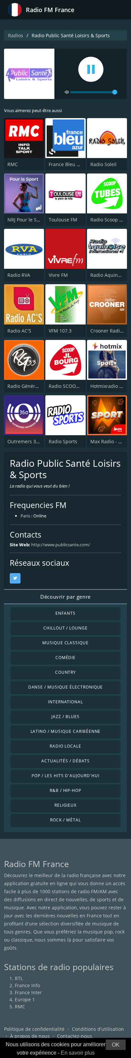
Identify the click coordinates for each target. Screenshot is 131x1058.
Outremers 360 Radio (31, 441)
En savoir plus (78, 1053)
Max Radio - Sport (110, 441)
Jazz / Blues (65, 716)
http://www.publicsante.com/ (60, 545)
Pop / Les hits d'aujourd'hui (65, 775)
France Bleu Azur (68, 164)
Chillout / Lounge (65, 628)
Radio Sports (63, 441)
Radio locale (66, 746)
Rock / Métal (65, 820)
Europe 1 (25, 999)
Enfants (65, 613)
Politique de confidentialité (34, 1029)
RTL (19, 978)
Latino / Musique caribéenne (66, 731)
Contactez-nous (74, 1036)
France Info (27, 985)
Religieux (65, 805)
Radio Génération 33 (30, 386)
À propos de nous (30, 1036)
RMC (12, 164)
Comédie (65, 657)
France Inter (28, 992)
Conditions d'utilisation (98, 1029)
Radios (15, 35)
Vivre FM (58, 275)
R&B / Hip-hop (65, 790)
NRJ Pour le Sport (26, 219)
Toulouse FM (63, 219)
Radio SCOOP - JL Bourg (75, 386)
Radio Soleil (103, 164)
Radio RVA (18, 275)
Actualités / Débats (65, 761)
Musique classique (65, 643)
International (65, 702)
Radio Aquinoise (108, 275)
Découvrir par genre (65, 596)
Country (65, 672)
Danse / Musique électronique (65, 687)
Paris (25, 516)
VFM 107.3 (60, 331)
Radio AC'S (19, 331)
